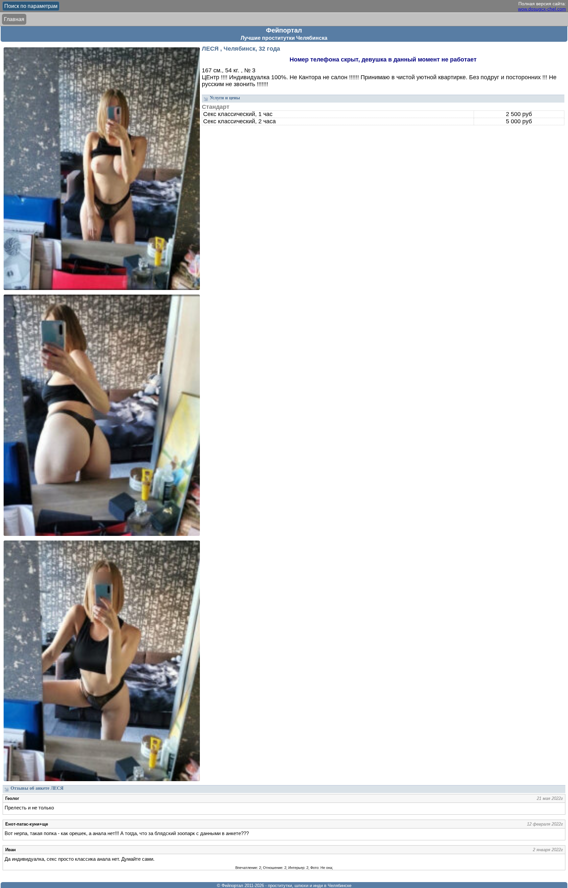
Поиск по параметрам (31, 6)
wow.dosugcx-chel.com (542, 9)
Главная (14, 19)
